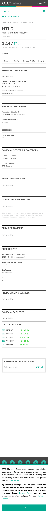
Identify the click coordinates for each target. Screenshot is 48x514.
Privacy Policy (14, 480)
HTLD (19, 23)
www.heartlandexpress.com (12, 91)
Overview (7, 61)
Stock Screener (11, 16)
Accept (24, 508)
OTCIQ (39, 3)
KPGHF (9, 337)
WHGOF (10, 341)
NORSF (9, 330)
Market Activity (6, 23)
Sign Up (39, 367)
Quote (16, 61)
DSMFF (9, 344)
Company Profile (29, 61)
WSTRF (9, 334)
